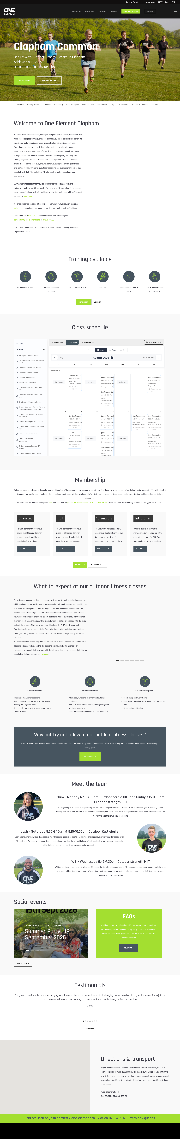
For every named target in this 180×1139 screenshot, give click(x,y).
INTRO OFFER (33, 215)
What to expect (72, 104)
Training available (34, 104)
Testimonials (123, 104)
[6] (94, 1021)
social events (19, 208)
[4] (90, 1021)
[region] (129, 167)
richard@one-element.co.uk (126, 933)
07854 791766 (48, 220)
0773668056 (148, 933)
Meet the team (88, 104)
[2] (85, 1021)
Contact (155, 104)
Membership (58, 104)
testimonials (29, 196)
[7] (96, 1021)
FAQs (113, 104)
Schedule (47, 104)
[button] (175, 11)
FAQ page (44, 654)
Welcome (20, 104)
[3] (87, 1021)
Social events (102, 104)
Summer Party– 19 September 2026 (47, 934)
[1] (83, 1021)
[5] (92, 1021)
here (50, 502)
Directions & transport (140, 104)
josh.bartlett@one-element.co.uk (27, 220)
